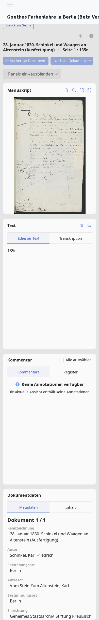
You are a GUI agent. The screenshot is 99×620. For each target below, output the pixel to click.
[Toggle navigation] (10, 7)
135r (11, 250)
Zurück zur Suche (18, 25)
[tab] (28, 238)
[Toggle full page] (82, 90)
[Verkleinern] (89, 225)
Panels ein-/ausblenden (30, 74)
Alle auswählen (79, 359)
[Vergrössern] (82, 225)
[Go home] (89, 90)
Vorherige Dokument (27, 60)
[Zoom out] (74, 90)
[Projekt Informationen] (91, 35)
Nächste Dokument (70, 60)
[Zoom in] (66, 90)
